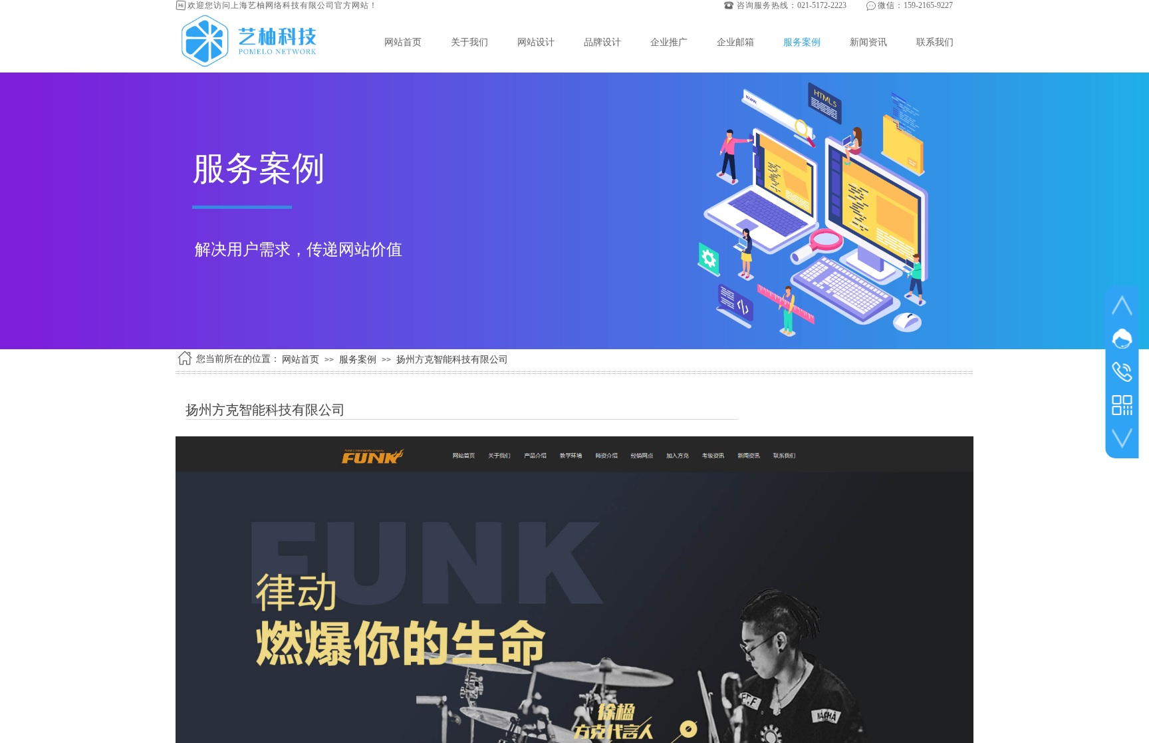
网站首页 (403, 42)
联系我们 (935, 42)
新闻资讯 (868, 42)
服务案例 (802, 42)
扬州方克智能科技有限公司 (452, 360)
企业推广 (669, 42)
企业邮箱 (735, 42)
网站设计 (536, 42)
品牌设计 (602, 42)
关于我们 (469, 42)
